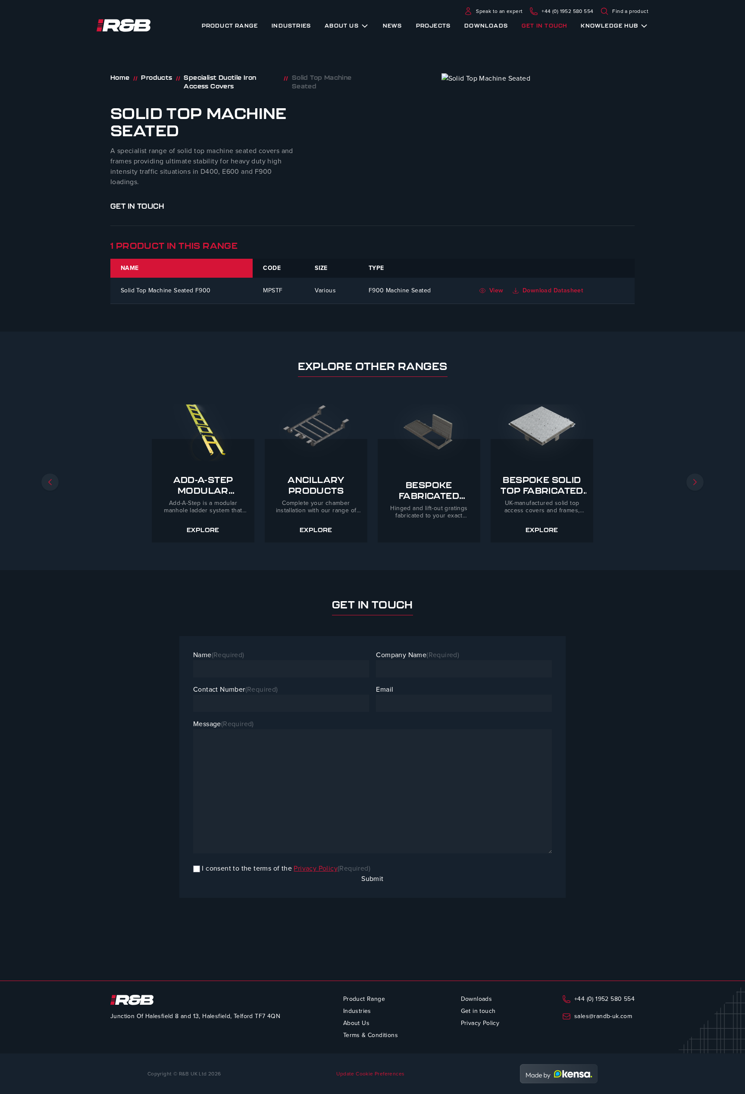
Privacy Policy (316, 868)
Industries (291, 25)
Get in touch (544, 25)
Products (156, 77)
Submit (372, 879)
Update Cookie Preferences (370, 1074)
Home (120, 77)
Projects (433, 25)
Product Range (230, 25)
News (392, 25)
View (496, 290)
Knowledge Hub (609, 25)
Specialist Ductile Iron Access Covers (220, 82)
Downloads (486, 25)
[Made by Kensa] (559, 1073)
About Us (342, 25)
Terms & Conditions (370, 1035)
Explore (203, 530)
